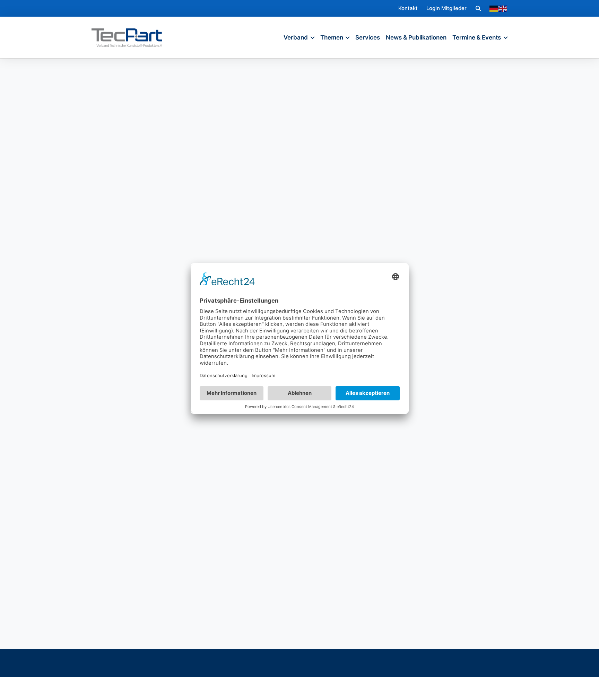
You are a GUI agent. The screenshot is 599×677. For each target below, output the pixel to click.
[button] (478, 8)
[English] (502, 8)
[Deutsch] (493, 8)
